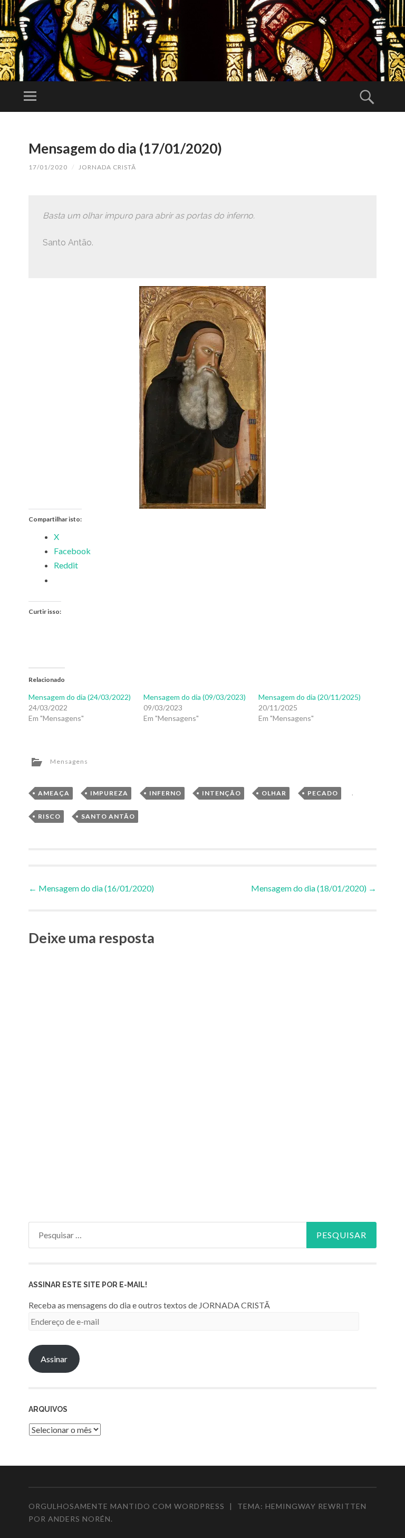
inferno (165, 793)
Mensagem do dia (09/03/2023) (194, 696)
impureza (109, 793)
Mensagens (69, 761)
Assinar (54, 1359)
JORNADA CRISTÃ (107, 167)
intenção (221, 793)
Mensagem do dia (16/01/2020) (91, 888)
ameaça (54, 793)
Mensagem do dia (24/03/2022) (79, 696)
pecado (322, 793)
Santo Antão (108, 816)
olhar (274, 793)
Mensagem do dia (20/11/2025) (309, 696)
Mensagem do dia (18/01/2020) (314, 888)
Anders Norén (79, 1518)
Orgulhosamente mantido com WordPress (126, 1506)
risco (49, 816)
